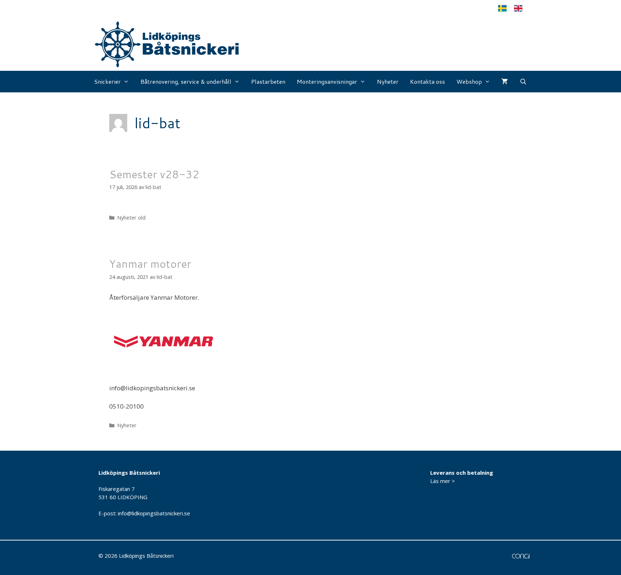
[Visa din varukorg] (505, 81)
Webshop (469, 81)
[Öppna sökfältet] (523, 81)
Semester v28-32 (154, 174)
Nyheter (388, 81)
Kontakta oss (427, 81)
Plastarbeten (268, 81)
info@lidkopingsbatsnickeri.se (154, 513)
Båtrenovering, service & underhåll (186, 81)
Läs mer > (442, 480)
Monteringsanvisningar (327, 81)
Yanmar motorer (150, 263)
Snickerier (107, 81)
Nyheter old (131, 217)
